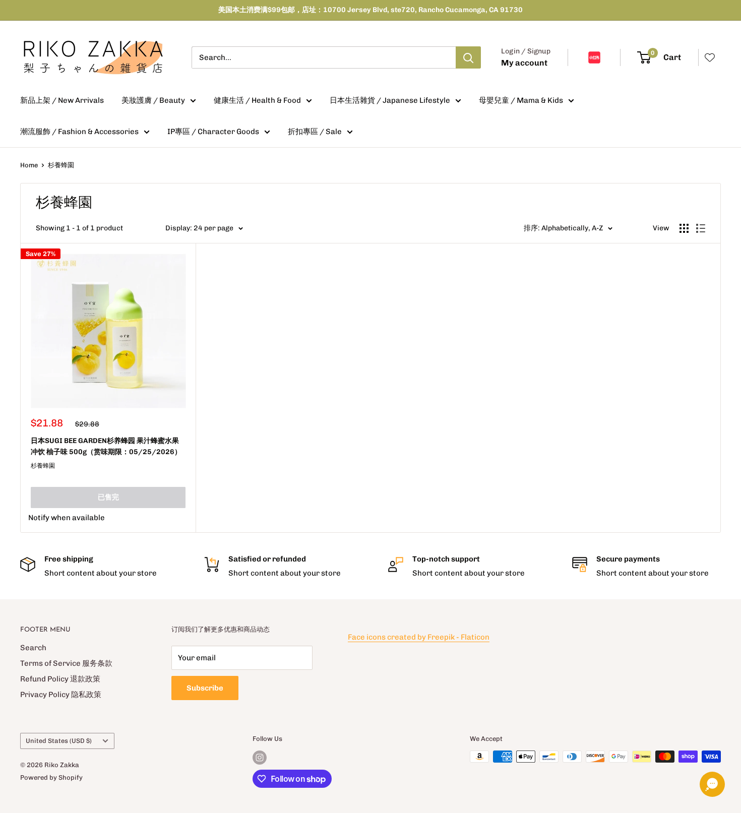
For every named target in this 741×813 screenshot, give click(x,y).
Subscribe (205, 688)
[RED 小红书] (594, 57)
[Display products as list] (700, 228)
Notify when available (66, 517)
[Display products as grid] (684, 228)
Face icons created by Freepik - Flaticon (418, 637)
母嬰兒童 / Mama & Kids (521, 100)
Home (29, 165)
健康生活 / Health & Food (257, 100)
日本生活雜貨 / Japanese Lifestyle (390, 100)
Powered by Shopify (51, 777)
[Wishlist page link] (710, 57)
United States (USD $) (59, 740)
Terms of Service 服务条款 (66, 663)
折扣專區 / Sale (315, 131)
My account (524, 63)
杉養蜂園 (61, 165)
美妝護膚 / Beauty (153, 100)
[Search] (468, 57)
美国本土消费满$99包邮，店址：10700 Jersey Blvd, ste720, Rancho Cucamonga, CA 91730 (370, 10)
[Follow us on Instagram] (260, 758)
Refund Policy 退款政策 (60, 678)
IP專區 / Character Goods (213, 131)
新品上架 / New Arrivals (62, 100)
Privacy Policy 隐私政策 (60, 694)
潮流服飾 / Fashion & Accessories (79, 131)
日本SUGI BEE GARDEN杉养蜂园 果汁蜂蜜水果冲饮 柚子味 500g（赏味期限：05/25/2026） (106, 446)
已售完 (108, 497)
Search (33, 647)
